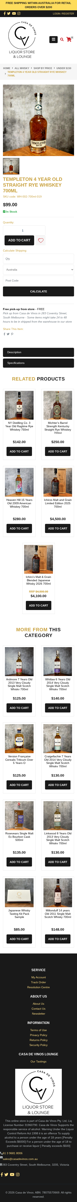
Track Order (38, 982)
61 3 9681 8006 (13, 1153)
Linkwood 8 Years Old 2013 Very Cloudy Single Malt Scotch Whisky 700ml (57, 838)
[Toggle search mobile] (61, 39)
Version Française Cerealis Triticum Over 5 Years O (19, 760)
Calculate (38, 291)
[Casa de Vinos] (22, 39)
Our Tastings (38, 1061)
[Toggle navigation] (53, 39)
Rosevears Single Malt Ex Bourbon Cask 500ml (19, 837)
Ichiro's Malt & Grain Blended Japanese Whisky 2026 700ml (38, 580)
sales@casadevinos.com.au (20, 1159)
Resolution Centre (38, 987)
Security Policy (38, 1045)
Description (14, 352)
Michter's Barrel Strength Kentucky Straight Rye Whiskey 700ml (57, 427)
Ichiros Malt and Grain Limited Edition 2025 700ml (58, 503)
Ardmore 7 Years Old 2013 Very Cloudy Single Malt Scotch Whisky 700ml (19, 684)
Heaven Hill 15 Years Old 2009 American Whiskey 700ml (19, 503)
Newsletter (38, 1013)
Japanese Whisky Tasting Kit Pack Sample (19, 914)
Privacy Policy (38, 1035)
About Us (38, 1003)
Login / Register (63, 13)
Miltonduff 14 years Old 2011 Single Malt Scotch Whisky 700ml (57, 914)
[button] (41, 240)
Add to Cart (19, 240)
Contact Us (38, 1008)
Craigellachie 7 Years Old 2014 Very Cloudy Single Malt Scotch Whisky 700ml (57, 761)
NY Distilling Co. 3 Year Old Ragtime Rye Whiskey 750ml (19, 426)
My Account (38, 977)
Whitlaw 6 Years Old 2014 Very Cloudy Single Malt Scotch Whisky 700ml (57, 684)
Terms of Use (38, 1030)
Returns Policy (39, 1040)
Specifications (15, 362)
